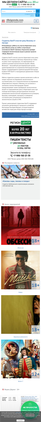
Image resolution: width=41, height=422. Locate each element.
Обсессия (28, 243)
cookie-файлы (18, 412)
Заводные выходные (30, 32)
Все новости (12, 32)
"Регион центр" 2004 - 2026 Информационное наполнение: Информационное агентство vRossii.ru (29, 398)
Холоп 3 (28, 376)
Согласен (20, 420)
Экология (5, 37)
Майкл (28, 287)
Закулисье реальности (26, 332)
